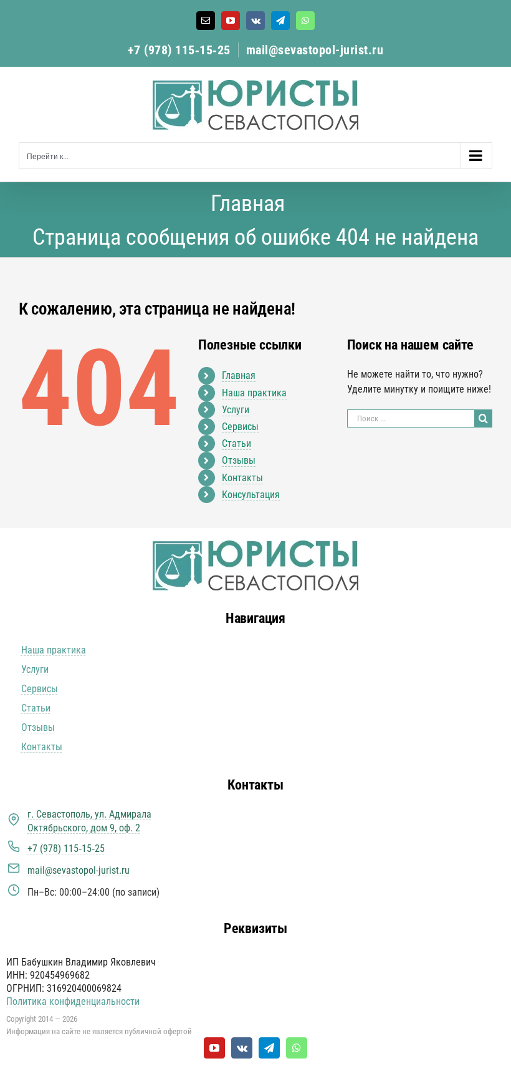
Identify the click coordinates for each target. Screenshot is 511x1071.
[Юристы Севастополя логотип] (255, 545)
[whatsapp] (296, 1048)
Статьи (236, 443)
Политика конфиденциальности (73, 1001)
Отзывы (239, 460)
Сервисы (240, 427)
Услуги (235, 410)
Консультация (251, 495)
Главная (239, 375)
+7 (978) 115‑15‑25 (179, 49)
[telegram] (269, 1048)
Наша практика (254, 393)
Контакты (242, 478)
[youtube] (214, 1048)
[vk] (241, 1048)
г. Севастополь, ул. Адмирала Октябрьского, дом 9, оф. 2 (89, 821)
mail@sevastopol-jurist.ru (315, 49)
